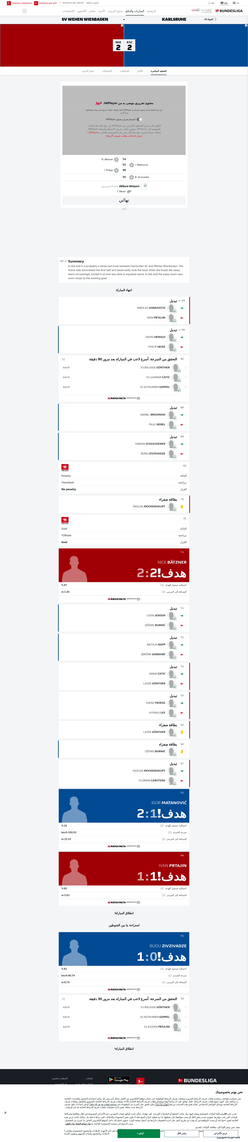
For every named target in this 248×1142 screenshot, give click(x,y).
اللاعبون (81, 11)
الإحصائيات (68, 11)
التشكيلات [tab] (124, 70)
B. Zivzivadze (142, 177)
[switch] (139, 119)
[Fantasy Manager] (9, 3)
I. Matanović (141, 165)
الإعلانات (89, 1079)
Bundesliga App (48, 3)
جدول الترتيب (115, 11)
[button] (23, 10)
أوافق (141, 1133)
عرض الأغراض (220, 1133)
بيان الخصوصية (61, 1084)
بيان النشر (70, 1124)
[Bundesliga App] (36, 3)
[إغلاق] (5, 1112)
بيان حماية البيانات (83, 1124)
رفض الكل (181, 1133)
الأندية (102, 11)
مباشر (92, 11)
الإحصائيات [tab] (107, 70)
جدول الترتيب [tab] (88, 70)
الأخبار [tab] (140, 70)
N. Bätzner (107, 159)
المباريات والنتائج (135, 11)
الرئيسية (151, 11)
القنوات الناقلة (92, 2)
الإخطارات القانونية (60, 1079)
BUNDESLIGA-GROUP (73, 2)
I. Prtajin (108, 170)
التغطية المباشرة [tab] (159, 70)
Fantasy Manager (22, 3)
